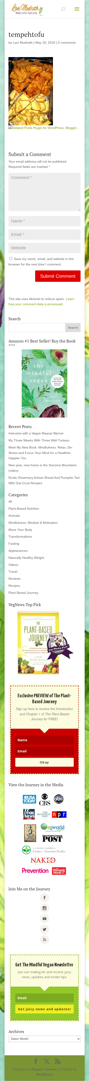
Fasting (13, 543)
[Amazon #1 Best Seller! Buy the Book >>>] (44, 383)
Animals (14, 515)
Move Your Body (20, 530)
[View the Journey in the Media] (44, 834)
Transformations (20, 536)
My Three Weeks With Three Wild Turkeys (38, 440)
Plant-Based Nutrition (23, 508)
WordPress (44, 1074)
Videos (13, 565)
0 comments (67, 42)
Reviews (14, 578)
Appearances (18, 550)
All (10, 501)
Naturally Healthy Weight (26, 557)
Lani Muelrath (23, 42)
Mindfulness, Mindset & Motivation (33, 522)
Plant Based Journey (23, 593)
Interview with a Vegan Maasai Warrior (36, 433)
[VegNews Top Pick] (44, 643)
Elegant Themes (44, 1069)
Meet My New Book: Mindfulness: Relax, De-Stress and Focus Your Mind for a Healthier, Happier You (40, 453)
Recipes (14, 585)
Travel (12, 571)
